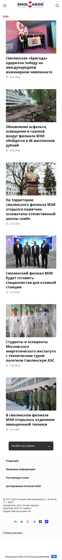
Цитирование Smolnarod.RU (23, 486)
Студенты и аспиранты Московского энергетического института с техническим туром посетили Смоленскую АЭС (31, 351)
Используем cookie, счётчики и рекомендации (27, 556)
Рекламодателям (17, 477)
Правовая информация (20, 469)
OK (54, 556)
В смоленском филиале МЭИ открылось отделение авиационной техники (30, 420)
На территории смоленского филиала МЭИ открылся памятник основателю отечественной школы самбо (31, 209)
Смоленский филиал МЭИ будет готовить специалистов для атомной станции (31, 280)
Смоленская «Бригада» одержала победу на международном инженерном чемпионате (29, 65)
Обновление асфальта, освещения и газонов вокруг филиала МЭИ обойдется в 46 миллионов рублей (30, 136)
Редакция (12, 460)
